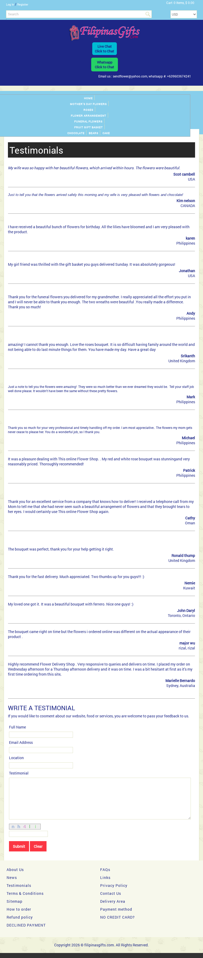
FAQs (105, 869)
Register (22, 4)
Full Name (17, 727)
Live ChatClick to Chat (104, 48)
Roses (88, 110)
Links (105, 877)
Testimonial (19, 773)
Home (88, 98)
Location (16, 757)
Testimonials (19, 885)
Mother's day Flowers (88, 104)
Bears (93, 133)
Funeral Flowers (88, 121)
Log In (10, 4)
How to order (19, 909)
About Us (15, 869)
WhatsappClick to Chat (104, 64)
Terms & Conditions (25, 893)
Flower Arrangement (88, 115)
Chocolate (76, 133)
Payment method (116, 909)
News (12, 877)
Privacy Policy (113, 885)
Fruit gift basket (88, 127)
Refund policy (20, 917)
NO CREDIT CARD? (117, 917)
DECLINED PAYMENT (26, 925)
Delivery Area (112, 901)
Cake (106, 133)
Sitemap (14, 901)
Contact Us (110, 893)
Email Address (21, 742)
